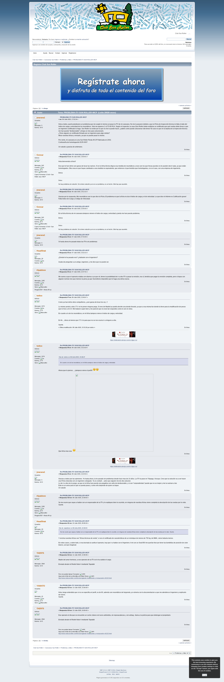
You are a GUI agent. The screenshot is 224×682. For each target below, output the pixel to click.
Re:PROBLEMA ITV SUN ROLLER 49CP (74, 154)
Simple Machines (121, 670)
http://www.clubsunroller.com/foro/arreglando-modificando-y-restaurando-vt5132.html (85, 578)
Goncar (40, 155)
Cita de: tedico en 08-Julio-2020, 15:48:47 (72, 357)
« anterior (182, 105)
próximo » (188, 105)
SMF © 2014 (111, 670)
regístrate (64, 39)
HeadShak (41, 251)
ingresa (57, 39)
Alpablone (41, 270)
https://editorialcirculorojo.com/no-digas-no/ (123, 340)
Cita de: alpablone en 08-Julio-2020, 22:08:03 (73, 528)
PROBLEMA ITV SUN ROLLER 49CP (73, 117)
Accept (204, 675)
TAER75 (40, 553)
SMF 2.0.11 (103, 670)
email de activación (82, 39)
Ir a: (171, 653)
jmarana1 (41, 117)
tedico (39, 295)
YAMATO (41, 586)
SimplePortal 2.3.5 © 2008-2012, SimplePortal (113, 672)
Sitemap (112, 660)
